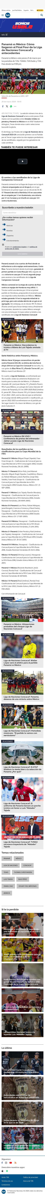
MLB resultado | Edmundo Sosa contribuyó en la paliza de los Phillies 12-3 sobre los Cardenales (21, 1145)
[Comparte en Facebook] (3, 106)
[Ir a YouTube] (11, 1163)
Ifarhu (32, 10)
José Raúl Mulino (17, 10)
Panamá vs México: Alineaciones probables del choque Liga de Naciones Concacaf (19, 626)
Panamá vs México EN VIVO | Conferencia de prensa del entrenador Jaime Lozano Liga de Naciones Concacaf (21, 439)
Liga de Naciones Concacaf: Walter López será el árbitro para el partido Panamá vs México (20, 662)
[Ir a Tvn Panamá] (21, 15)
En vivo (40, 10)
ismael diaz (8, 886)
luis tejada (8, 879)
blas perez (22, 879)
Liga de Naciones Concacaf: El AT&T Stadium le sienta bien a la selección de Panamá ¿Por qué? (22, 769)
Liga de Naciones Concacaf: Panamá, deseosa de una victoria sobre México (21, 698)
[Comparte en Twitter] (7, 106)
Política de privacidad (30, 1177)
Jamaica (7, 893)
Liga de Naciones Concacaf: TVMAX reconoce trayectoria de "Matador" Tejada (21, 844)
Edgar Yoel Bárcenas (28, 886)
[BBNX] (4, 1192)
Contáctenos (6, 1185)
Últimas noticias (6, 10)
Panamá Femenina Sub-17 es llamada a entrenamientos (22, 1008)
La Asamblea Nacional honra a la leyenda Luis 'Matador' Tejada (19, 1033)
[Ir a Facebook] (2, 1163)
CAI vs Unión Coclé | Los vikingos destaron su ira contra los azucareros (21, 1071)
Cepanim (26, 10)
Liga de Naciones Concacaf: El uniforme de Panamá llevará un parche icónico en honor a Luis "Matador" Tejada (22, 806)
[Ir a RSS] (16, 1163)
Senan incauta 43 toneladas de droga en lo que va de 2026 (21, 1121)
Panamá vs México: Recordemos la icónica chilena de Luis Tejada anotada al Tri (22, 347)
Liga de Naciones (11, 865)
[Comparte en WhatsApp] (11, 106)
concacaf (27, 865)
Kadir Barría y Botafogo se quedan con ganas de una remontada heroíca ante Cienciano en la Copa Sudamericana (22, 981)
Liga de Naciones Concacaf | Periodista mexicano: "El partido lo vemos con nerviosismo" (22, 733)
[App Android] (7, 1171)
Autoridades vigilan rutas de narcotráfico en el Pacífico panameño (21, 1096)
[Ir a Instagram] (6, 1163)
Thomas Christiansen (23, 872)
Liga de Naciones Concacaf (12, 116)
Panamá (7, 858)
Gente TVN (5, 1177)
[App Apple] (3, 1171)
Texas (6, 872)
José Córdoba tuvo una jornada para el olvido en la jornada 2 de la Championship (22, 956)
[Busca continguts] (41, 15)
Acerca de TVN (28, 1181)
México (19, 858)
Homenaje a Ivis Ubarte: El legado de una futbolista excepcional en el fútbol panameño (22, 931)
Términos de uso (7, 1181)
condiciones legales (20, 247)
